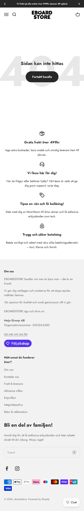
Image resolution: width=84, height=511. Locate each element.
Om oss (8, 370)
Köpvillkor (10, 398)
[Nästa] (79, 3)
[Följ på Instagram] (17, 468)
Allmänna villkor (13, 391)
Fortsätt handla (42, 77)
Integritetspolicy (13, 405)
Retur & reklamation (16, 412)
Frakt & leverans (13, 384)
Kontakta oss (11, 377)
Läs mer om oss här (16, 334)
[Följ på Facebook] (7, 468)
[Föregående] (5, 3)
